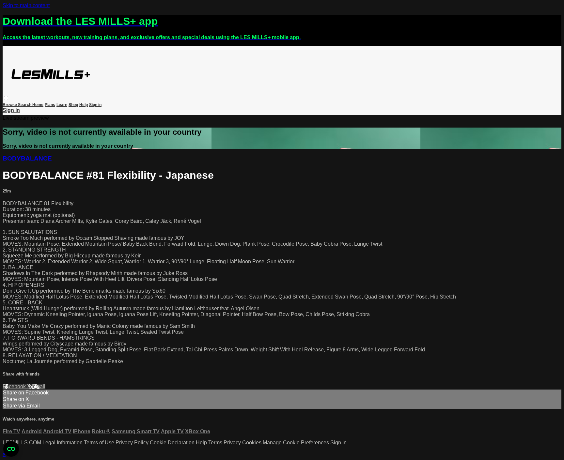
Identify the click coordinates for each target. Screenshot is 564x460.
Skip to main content (26, 5)
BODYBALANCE (27, 158)
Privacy (233, 442)
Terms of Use (99, 442)
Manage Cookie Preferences (296, 442)
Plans (50, 104)
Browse (10, 104)
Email (38, 386)
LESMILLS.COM (22, 442)
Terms (216, 442)
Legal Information (62, 442)
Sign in (95, 104)
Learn (61, 104)
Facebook (15, 386)
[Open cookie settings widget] (11, 449)
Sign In (11, 110)
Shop (73, 104)
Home (37, 104)
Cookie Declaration (172, 442)
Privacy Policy (132, 442)
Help (83, 104)
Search (25, 104)
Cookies (252, 442)
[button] (6, 98)
